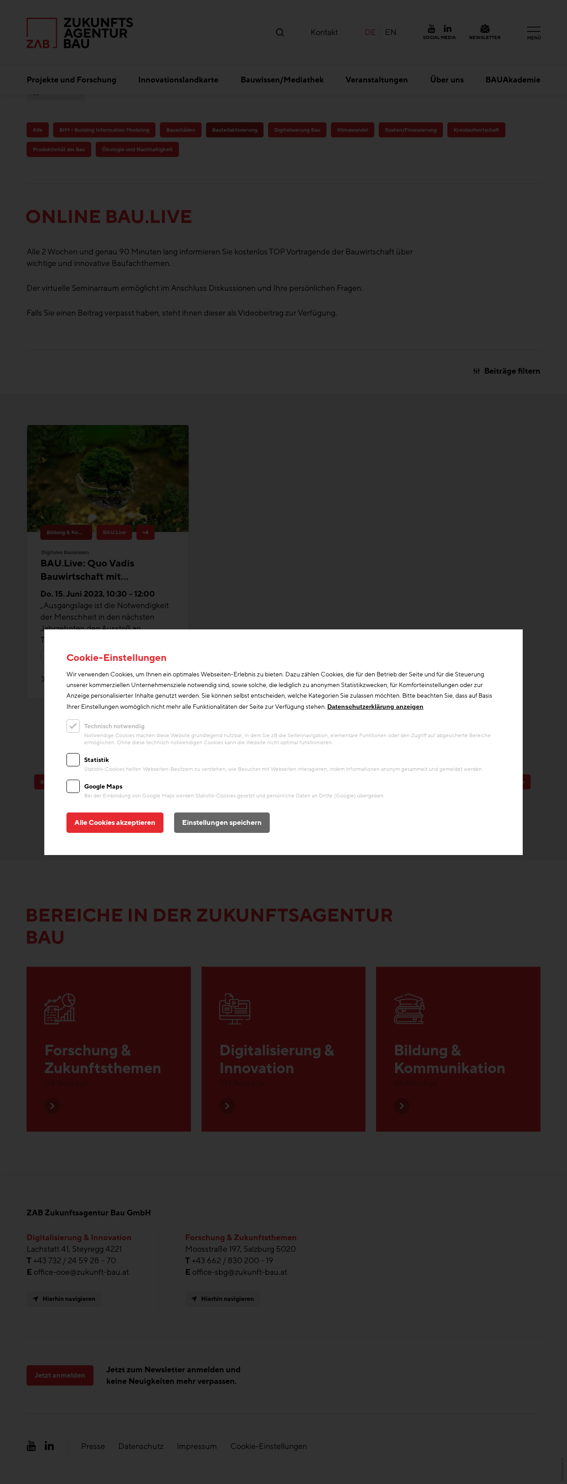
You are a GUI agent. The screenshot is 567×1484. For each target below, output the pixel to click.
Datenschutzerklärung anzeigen (375, 706)
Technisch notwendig (114, 726)
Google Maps (103, 786)
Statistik (96, 760)
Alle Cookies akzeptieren (114, 823)
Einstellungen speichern (222, 823)
